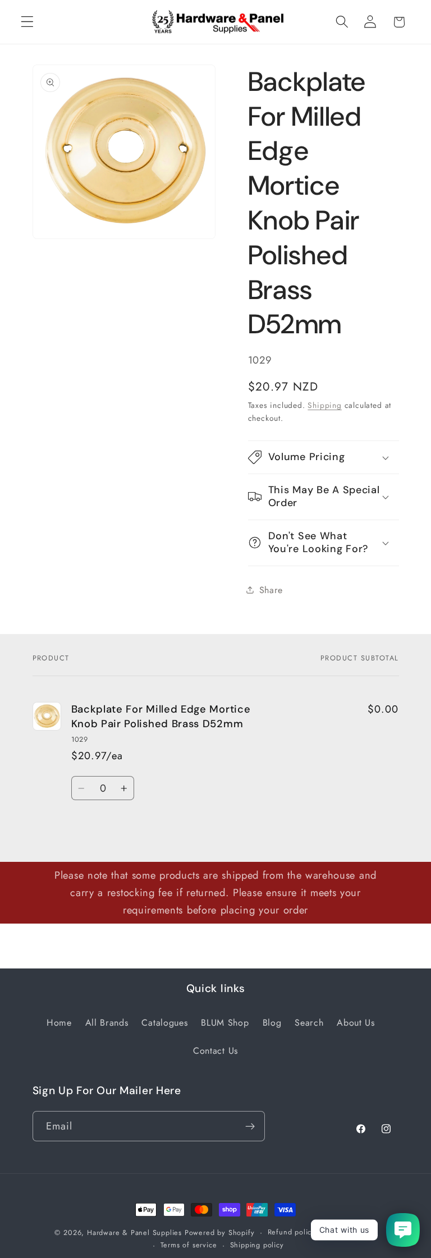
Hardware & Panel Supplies (134, 1232)
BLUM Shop (225, 1022)
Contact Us (215, 1050)
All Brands (107, 1022)
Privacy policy (352, 1232)
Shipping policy (257, 1244)
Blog (272, 1022)
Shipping (324, 405)
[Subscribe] (250, 1126)
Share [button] (271, 590)
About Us (356, 1022)
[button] (27, 22)
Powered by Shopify (220, 1232)
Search (309, 1022)
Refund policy (291, 1232)
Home (59, 1022)
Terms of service (189, 1244)
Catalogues (164, 1022)
